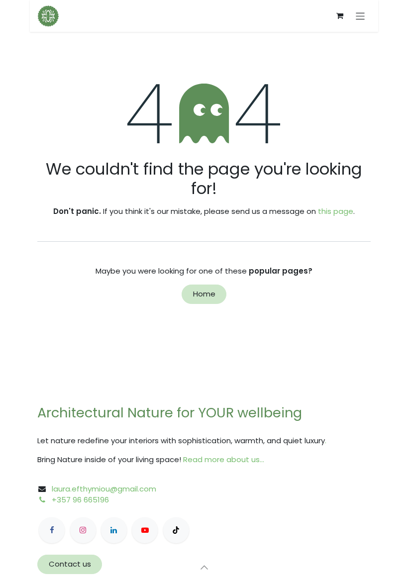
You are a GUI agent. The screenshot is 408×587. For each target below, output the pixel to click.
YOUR (217, 412)
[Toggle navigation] (360, 15)
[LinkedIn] (114, 530)
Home (204, 294)
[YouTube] (145, 530)
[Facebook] (52, 530)
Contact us (70, 564)
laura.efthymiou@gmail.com (104, 489)
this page (335, 211)
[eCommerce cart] (340, 16)
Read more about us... (223, 459)
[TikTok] (176, 530)
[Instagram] (83, 530)
